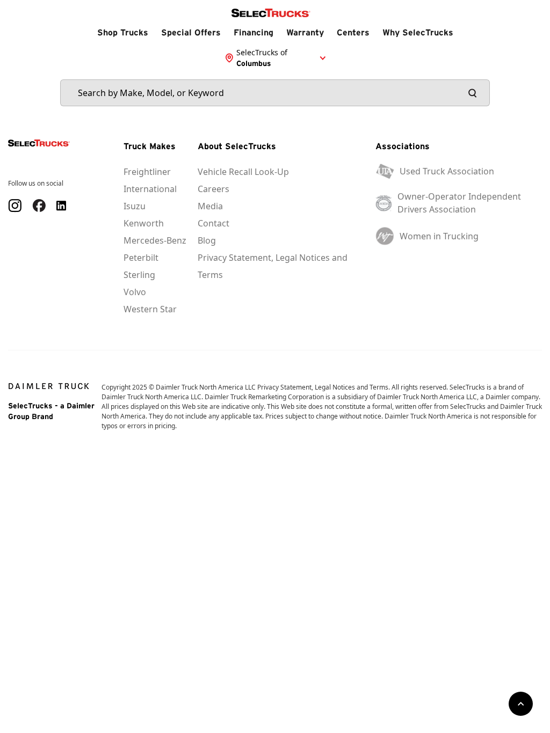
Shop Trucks (122, 32)
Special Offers (191, 32)
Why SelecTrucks (417, 32)
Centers (353, 32)
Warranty (305, 32)
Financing (253, 32)
